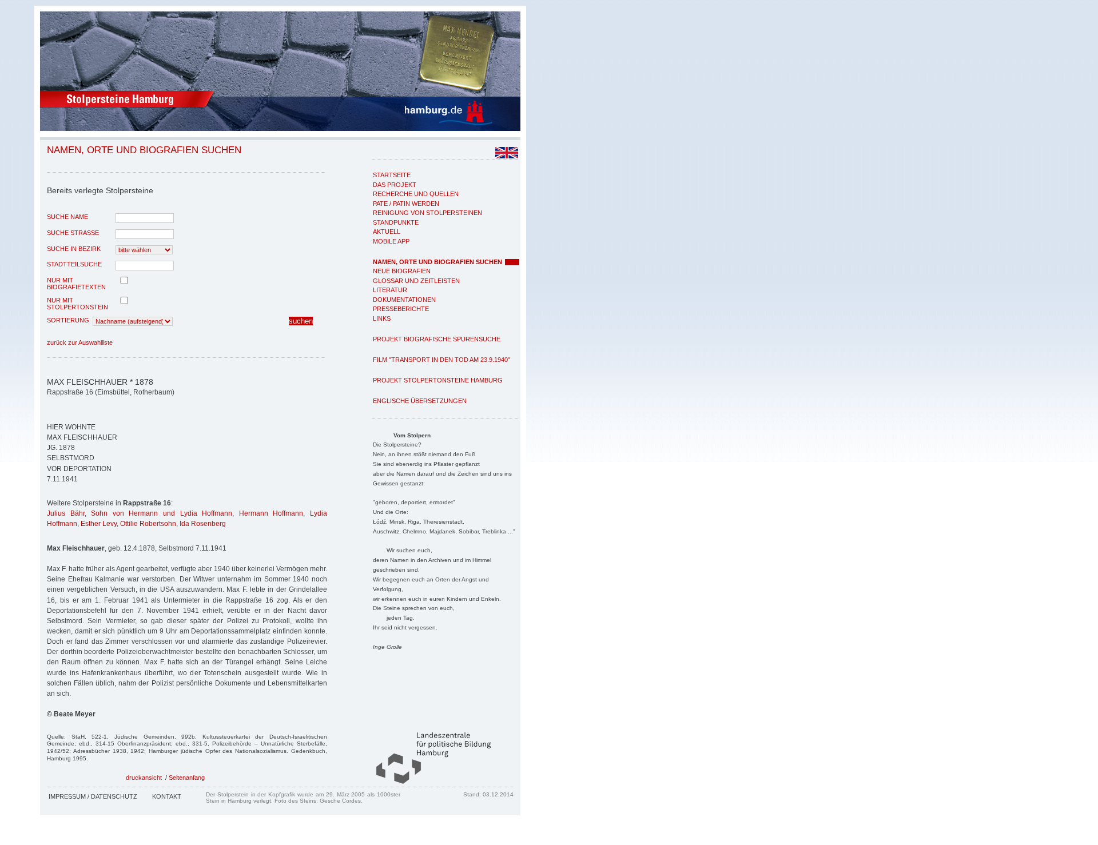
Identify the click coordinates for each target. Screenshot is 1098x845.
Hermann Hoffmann (271, 513)
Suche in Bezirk (74, 248)
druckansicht (144, 777)
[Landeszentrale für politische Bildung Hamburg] (428, 781)
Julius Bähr (66, 513)
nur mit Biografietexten (76, 283)
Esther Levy (99, 524)
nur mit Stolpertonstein (77, 303)
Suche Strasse (73, 232)
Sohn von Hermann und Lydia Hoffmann (161, 513)
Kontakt (166, 796)
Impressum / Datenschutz (93, 796)
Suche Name (67, 216)
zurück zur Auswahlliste (80, 342)
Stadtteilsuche (74, 264)
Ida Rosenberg (203, 524)
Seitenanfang (187, 777)
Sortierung (68, 320)
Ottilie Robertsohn (148, 524)
